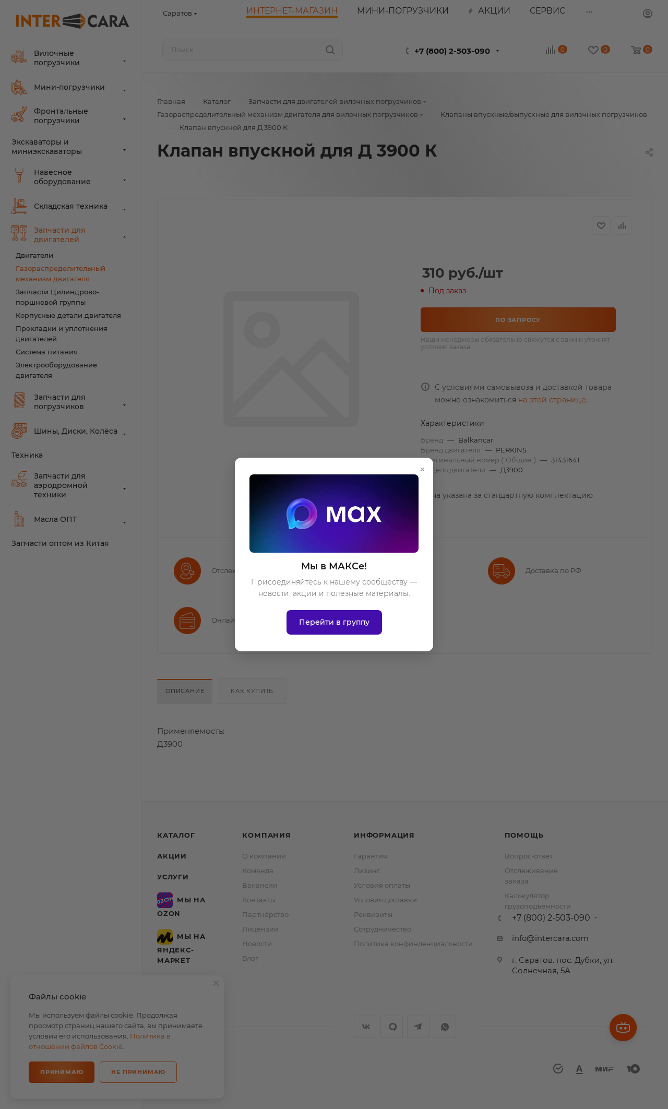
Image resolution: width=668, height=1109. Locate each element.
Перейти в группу (334, 622)
